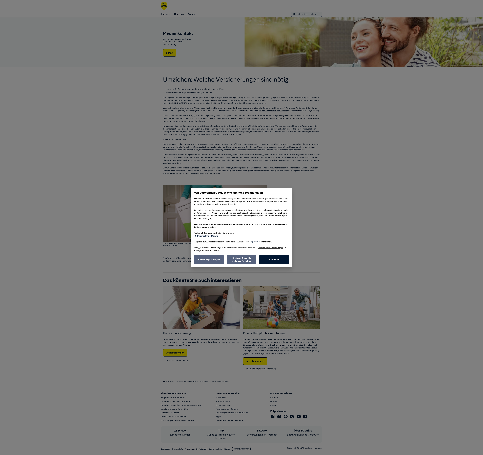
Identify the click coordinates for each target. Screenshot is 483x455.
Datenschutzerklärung (207, 236)
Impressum (255, 242)
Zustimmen (274, 259)
